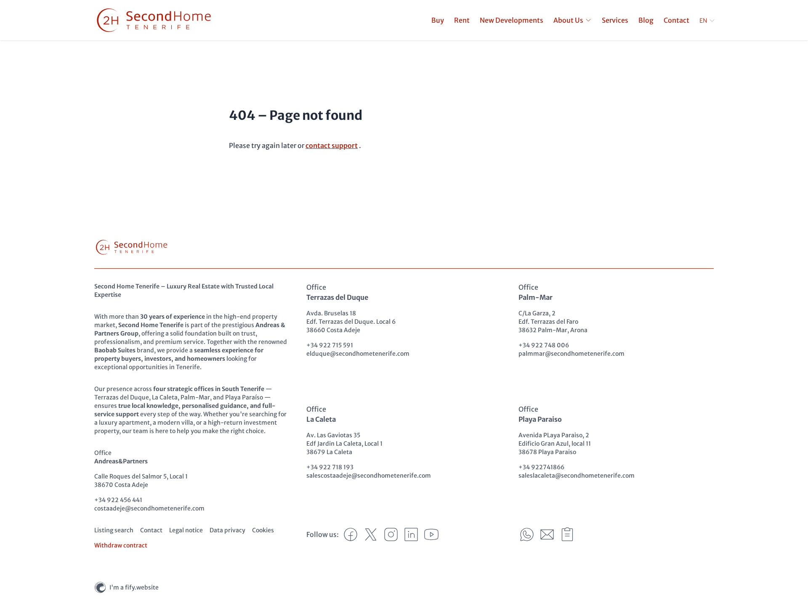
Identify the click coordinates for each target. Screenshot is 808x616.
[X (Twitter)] (370, 534)
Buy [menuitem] (437, 20)
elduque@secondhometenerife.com (357, 353)
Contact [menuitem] (676, 20)
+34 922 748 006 (543, 345)
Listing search (113, 530)
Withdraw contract (120, 545)
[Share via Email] (547, 534)
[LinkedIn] (411, 534)
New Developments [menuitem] (511, 20)
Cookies (263, 530)
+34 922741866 (541, 467)
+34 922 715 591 (329, 345)
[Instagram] (391, 534)
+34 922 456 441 (118, 500)
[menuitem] (572, 20)
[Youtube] (431, 534)
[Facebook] (350, 534)
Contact (151, 530)
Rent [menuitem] (462, 20)
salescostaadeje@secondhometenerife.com (368, 475)
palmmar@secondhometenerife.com (571, 353)
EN (703, 20)
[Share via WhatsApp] (526, 534)
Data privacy (227, 530)
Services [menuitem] (615, 20)
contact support (332, 145)
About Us (568, 20)
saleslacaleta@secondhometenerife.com (576, 475)
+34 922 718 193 (330, 467)
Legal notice (186, 530)
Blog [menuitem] (646, 20)
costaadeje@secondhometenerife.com (149, 508)
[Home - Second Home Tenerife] (153, 20)
